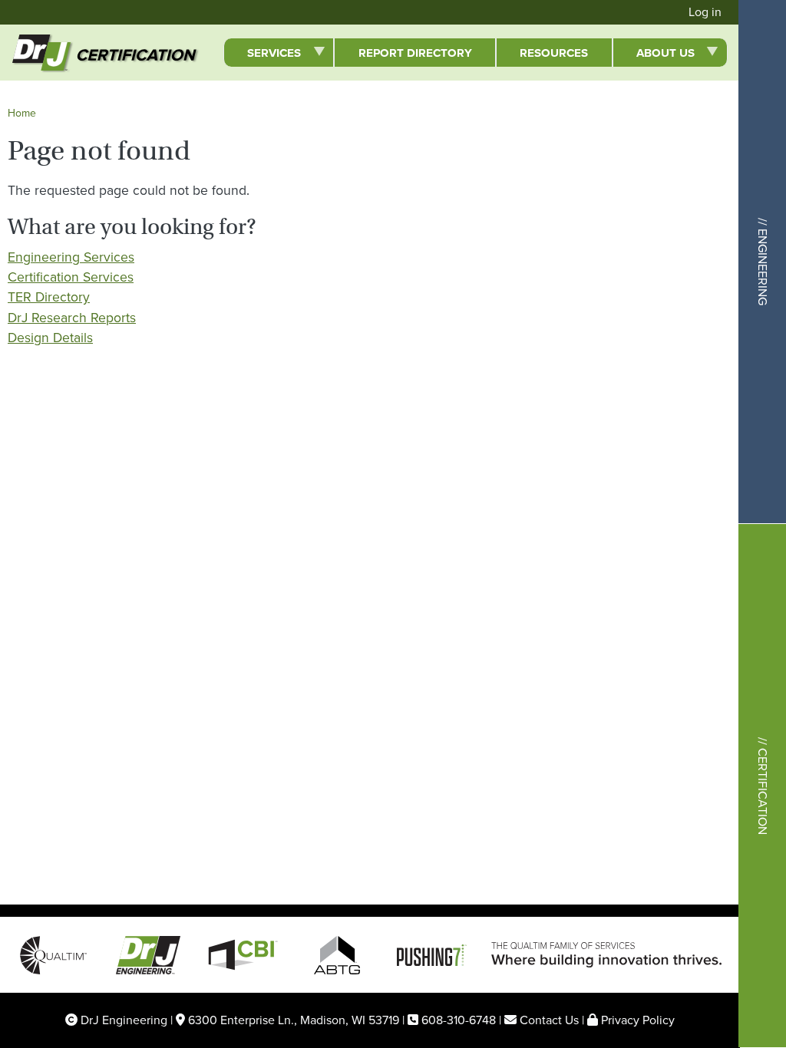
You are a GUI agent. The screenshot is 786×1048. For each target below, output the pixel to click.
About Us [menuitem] (654, 55)
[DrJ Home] (29, 52)
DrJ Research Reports (72, 318)
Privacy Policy (638, 1020)
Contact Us (549, 1020)
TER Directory (49, 297)
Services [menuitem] (262, 55)
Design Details (50, 338)
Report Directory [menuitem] (415, 52)
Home (22, 113)
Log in (705, 12)
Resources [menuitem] (554, 52)
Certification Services (71, 277)
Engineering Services (71, 257)
